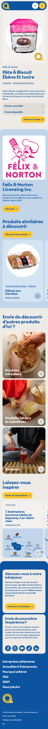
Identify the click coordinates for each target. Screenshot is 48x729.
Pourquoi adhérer (15, 672)
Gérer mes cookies (9, 716)
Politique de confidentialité (12, 720)
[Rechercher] (35, 6)
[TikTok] (29, 648)
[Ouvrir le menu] (42, 6)
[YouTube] (22, 648)
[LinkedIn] (36, 648)
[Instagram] (15, 648)
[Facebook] (8, 648)
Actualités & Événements (20, 666)
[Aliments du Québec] (6, 6)
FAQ (5, 677)
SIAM (6, 682)
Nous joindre (11, 687)
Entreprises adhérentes (19, 661)
